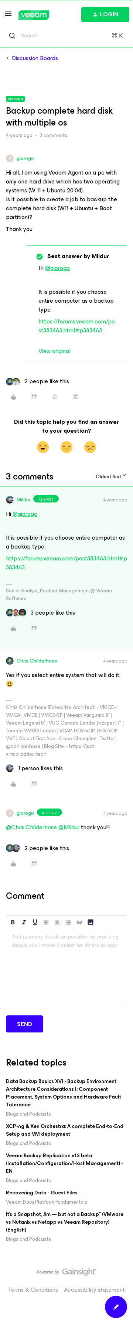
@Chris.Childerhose (31, 827)
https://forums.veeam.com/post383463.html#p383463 (76, 325)
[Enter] (12, 35)
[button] (8, 16)
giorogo (25, 158)
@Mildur (68, 827)
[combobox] (66, 35)
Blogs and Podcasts (28, 1114)
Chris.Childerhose (37, 661)
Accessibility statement (94, 1290)
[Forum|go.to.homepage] (33, 15)
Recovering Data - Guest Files (42, 1192)
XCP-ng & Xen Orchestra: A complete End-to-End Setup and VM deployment (64, 1130)
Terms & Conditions (33, 1290)
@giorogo (57, 268)
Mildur (23, 500)
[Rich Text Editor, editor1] (66, 967)
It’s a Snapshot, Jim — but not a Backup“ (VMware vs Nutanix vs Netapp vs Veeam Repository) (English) (64, 1222)
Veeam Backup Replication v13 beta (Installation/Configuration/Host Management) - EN (64, 1163)
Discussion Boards (35, 58)
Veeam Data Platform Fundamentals (46, 1202)
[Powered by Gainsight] (66, 1273)
